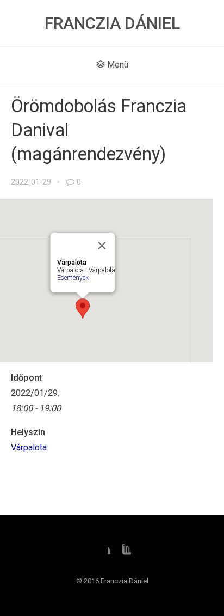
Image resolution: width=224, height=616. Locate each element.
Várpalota (29, 447)
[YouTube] (122, 553)
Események (73, 278)
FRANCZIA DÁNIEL (112, 23)
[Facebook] (101, 553)
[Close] (102, 246)
